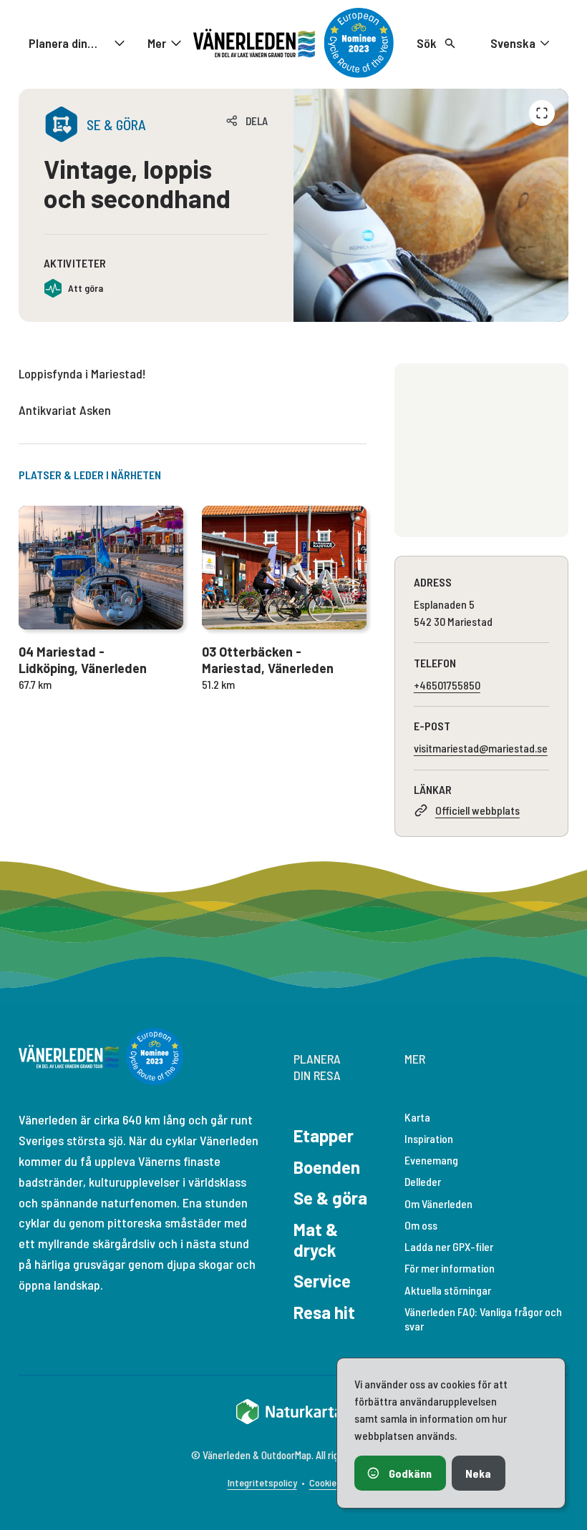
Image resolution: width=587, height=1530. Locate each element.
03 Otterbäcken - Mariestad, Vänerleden (268, 660)
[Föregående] (542, 113)
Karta (417, 1117)
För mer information (449, 1268)
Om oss (420, 1225)
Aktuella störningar (447, 1290)
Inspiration (428, 1138)
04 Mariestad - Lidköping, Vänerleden (83, 660)
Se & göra (330, 1197)
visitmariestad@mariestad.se (481, 748)
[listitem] (431, 205)
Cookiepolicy (334, 1482)
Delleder (422, 1181)
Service (322, 1280)
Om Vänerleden (438, 1203)
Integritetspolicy (262, 1482)
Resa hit (324, 1312)
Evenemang (431, 1160)
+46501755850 (447, 685)
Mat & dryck (316, 1239)
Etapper (324, 1135)
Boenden (327, 1167)
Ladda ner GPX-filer (448, 1246)
